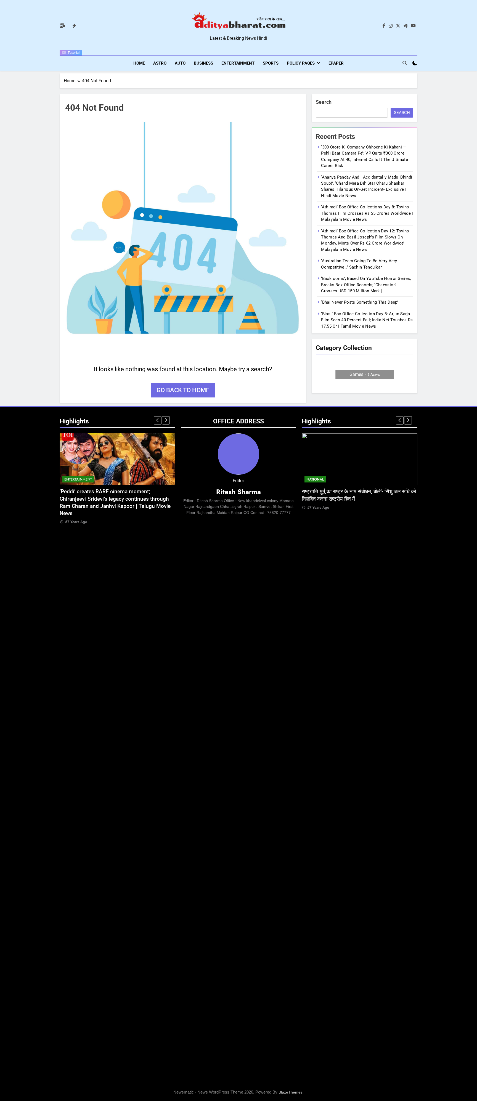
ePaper (336, 63)
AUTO (180, 63)
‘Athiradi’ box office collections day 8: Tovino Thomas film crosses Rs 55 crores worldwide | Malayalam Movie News (367, 213)
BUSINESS (203, 63)
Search (324, 102)
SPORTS (271, 63)
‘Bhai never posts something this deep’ (359, 302)
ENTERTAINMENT (238, 63)
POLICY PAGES (301, 63)
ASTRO (159, 63)
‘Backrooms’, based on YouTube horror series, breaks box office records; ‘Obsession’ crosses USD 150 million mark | (366, 285)
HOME (139, 63)
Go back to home (183, 390)
